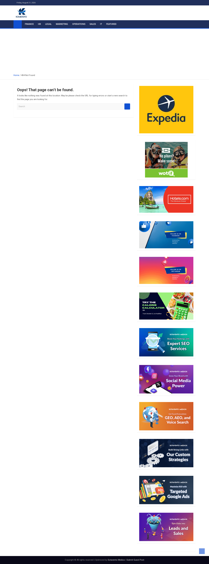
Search (127, 106)
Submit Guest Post (135, 560)
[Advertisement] (104, 50)
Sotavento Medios (116, 560)
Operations (78, 24)
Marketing (62, 24)
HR (39, 24)
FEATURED (111, 24)
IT (101, 24)
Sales (93, 24)
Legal (48, 24)
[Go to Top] (202, 551)
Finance (29, 24)
